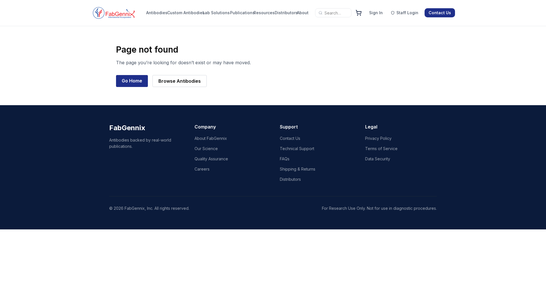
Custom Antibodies (186, 12)
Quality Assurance (211, 158)
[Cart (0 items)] (358, 12)
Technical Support (297, 148)
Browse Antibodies (179, 81)
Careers (202, 169)
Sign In (376, 12)
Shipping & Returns (297, 169)
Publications (240, 12)
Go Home (132, 81)
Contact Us (440, 12)
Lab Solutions (216, 12)
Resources (263, 12)
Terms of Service (381, 148)
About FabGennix (211, 138)
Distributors (284, 12)
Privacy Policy (378, 138)
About (302, 12)
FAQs (284, 158)
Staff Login (407, 12)
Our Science (206, 148)
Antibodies (155, 12)
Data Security (377, 158)
